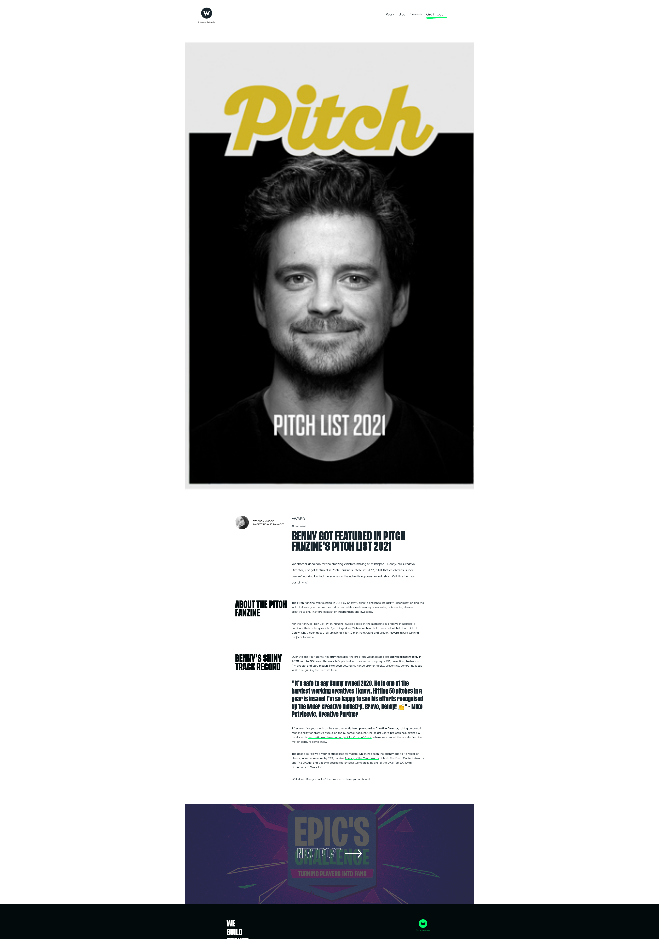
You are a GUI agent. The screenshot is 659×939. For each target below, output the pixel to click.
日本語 (454, 14)
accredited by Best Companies (349, 762)
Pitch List (319, 623)
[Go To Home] (206, 12)
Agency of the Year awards (362, 758)
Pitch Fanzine (306, 602)
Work (390, 14)
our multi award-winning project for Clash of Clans (340, 737)
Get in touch (435, 14)
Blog (402, 14)
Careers (416, 13)
